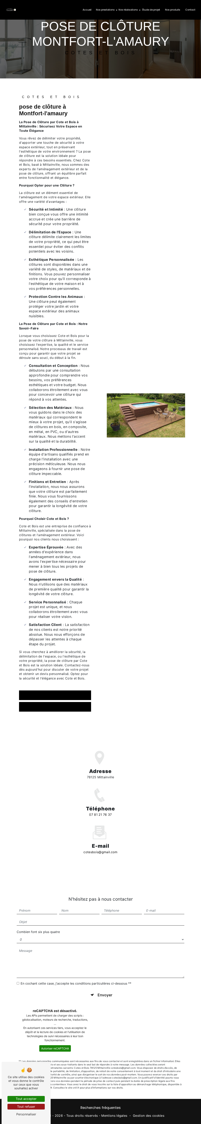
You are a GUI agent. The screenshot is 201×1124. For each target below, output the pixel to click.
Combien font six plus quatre (38, 932)
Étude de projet (151, 9)
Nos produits (172, 9)
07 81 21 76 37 (100, 815)
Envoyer (105, 995)
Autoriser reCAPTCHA (55, 1048)
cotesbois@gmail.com (100, 852)
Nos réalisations (128, 9)
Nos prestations (105, 9)
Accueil (87, 9)
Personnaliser (26, 1114)
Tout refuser (26, 1107)
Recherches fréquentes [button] (100, 1107)
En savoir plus (37, 695)
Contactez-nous (39, 706)
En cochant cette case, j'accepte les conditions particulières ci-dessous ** (76, 983)
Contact (190, 9)
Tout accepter (26, 1099)
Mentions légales (114, 1116)
